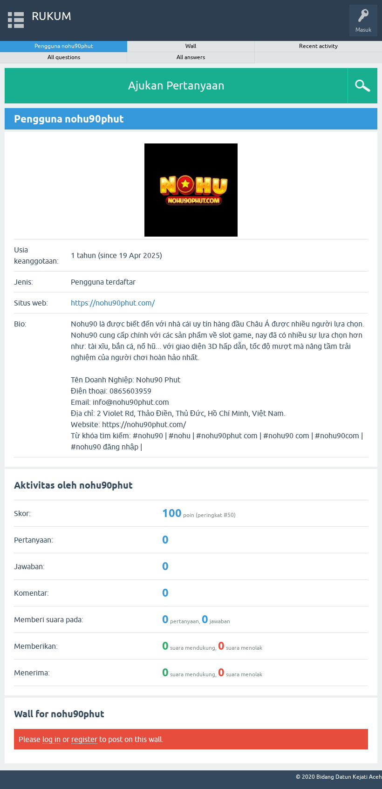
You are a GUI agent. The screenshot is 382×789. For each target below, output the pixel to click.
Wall (190, 46)
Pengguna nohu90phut (63, 46)
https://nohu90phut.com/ (113, 303)
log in (51, 739)
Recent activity (318, 46)
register (84, 739)
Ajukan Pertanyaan (176, 85)
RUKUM (51, 16)
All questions (64, 57)
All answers (191, 57)
